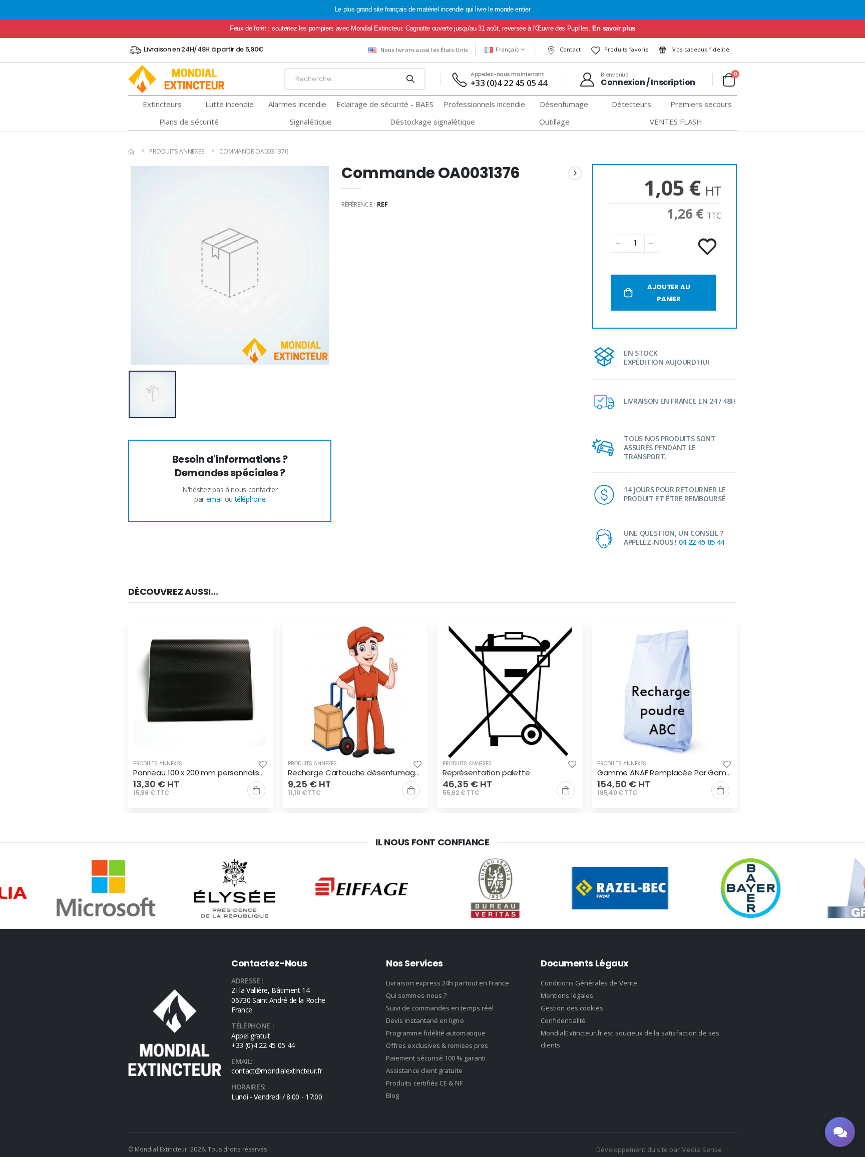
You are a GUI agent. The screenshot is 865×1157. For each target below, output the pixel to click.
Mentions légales (567, 995)
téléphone (250, 499)
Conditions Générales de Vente (589, 982)
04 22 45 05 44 (701, 542)
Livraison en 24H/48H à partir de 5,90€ (203, 49)
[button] (728, 79)
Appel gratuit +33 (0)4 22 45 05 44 (263, 1040)
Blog (392, 1095)
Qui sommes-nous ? (416, 995)
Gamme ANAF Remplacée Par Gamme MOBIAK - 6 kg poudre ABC (664, 773)
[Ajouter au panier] (256, 790)
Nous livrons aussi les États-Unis (424, 50)
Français (507, 49)
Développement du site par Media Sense (659, 1149)
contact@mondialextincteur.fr (276, 1070)
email (214, 499)
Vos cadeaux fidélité (700, 49)
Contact (570, 49)
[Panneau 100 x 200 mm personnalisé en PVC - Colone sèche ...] (200, 692)
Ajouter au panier (668, 293)
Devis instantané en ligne (425, 1020)
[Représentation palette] (510, 692)
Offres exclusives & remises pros (437, 1045)
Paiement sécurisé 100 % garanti (436, 1057)
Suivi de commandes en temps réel (440, 1007)
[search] (410, 79)
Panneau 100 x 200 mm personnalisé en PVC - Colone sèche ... (200, 773)
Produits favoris (626, 49)
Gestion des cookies (572, 1007)
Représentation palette (486, 773)
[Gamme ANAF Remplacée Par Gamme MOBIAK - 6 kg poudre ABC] (664, 692)
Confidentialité (563, 1020)
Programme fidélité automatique (436, 1032)
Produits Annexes (176, 151)
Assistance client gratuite (424, 1070)
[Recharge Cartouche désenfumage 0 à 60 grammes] (355, 692)
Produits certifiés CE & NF (424, 1082)
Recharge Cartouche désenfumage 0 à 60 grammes (355, 773)
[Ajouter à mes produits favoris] (708, 247)
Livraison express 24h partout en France (448, 982)
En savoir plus (613, 28)
